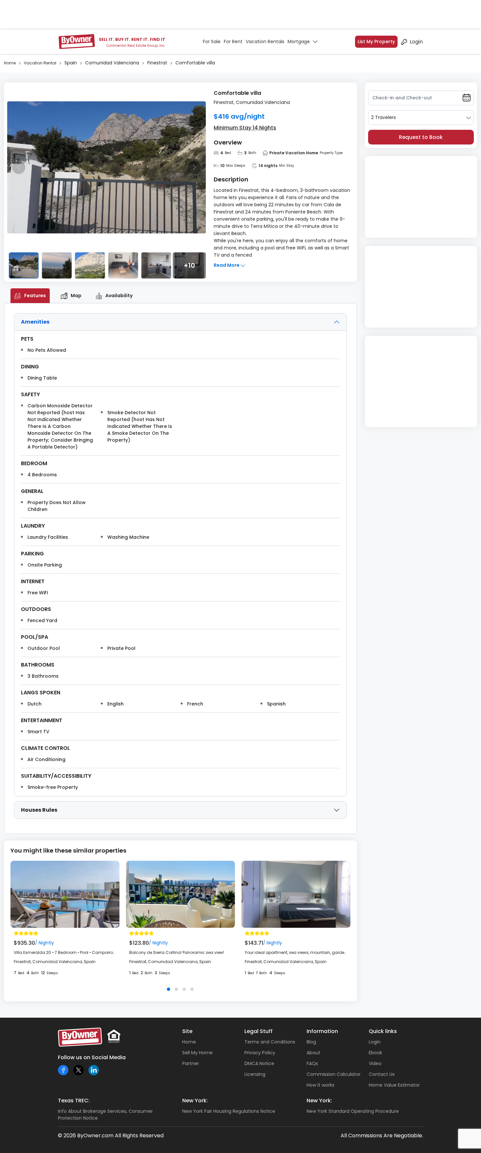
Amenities (35, 322)
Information (322, 1031)
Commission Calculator (334, 1074)
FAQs (312, 1063)
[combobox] (421, 117)
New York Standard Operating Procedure (353, 1111)
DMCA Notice (259, 1063)
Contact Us (382, 1074)
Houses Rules (39, 810)
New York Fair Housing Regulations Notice (228, 1111)
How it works (320, 1085)
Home (10, 63)
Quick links (383, 1031)
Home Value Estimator (394, 1085)
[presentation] (18, 167)
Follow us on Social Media (92, 1057)
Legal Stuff (258, 1031)
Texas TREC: (74, 1100)
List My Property (376, 41)
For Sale (212, 41)
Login (416, 41)
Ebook (375, 1052)
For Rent (233, 41)
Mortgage (299, 41)
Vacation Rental (40, 63)
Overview (228, 142)
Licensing (254, 1074)
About (313, 1052)
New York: (195, 1100)
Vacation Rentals (265, 41)
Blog (311, 1042)
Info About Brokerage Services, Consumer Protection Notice (105, 1114)
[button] (168, 989)
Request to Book (421, 137)
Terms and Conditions (269, 1042)
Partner (190, 1063)
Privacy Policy (259, 1052)
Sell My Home (197, 1052)
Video (375, 1063)
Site (187, 1031)
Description (231, 179)
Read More (227, 265)
